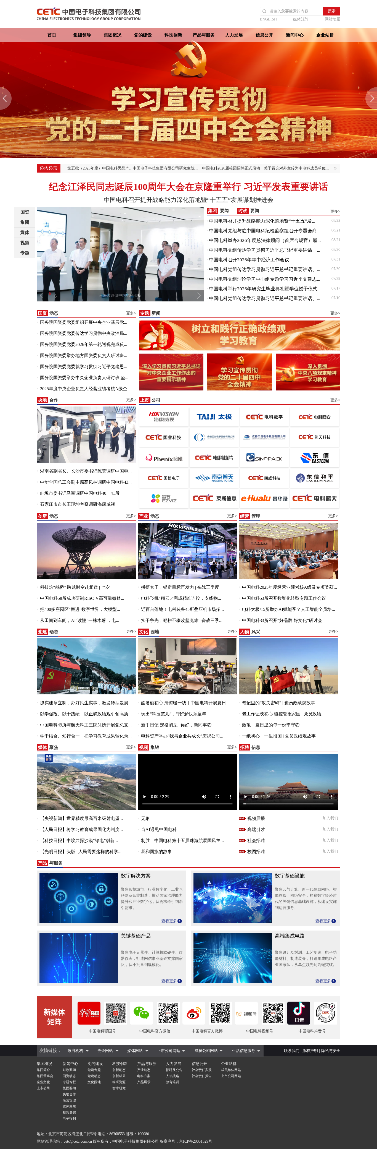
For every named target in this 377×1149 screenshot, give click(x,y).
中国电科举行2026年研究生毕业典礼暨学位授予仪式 (263, 288)
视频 (24, 242)
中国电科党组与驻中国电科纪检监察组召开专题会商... (264, 230)
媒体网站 (135, 1051)
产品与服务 (204, 35)
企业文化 (43, 1082)
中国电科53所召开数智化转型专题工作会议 (284, 598)
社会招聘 (256, 840)
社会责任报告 (202, 1076)
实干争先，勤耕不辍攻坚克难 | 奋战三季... (181, 620)
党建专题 (94, 1070)
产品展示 (143, 1082)
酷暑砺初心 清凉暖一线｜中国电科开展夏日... (185, 702)
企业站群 (325, 35)
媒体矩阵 (301, 19)
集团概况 (112, 35)
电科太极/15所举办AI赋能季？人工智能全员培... (288, 609)
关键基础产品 (136, 936)
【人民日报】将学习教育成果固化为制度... (81, 829)
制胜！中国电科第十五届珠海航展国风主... (182, 840)
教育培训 (172, 1082)
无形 (145, 818)
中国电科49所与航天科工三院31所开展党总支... (86, 725)
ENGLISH (268, 19)
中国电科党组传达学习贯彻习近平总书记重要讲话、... (264, 250)
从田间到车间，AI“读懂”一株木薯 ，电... (79, 620)
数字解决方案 (136, 876)
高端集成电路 (290, 936)
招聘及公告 (174, 1070)
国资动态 (69, 1076)
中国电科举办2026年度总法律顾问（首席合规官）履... (265, 240)
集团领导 (82, 35)
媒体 (24, 232)
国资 (24, 212)
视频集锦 (69, 1112)
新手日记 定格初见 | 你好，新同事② (176, 725)
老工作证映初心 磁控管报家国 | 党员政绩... (283, 714)
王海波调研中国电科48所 (120, 295)
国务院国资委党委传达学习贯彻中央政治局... (83, 333)
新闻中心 (295, 35)
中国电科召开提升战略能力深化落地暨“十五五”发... (262, 221)
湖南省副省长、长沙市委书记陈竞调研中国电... (86, 471)
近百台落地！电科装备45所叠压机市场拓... (182, 609)
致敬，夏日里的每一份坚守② (270, 725)
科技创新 (173, 35)
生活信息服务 (243, 1051)
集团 (24, 222)
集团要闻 (69, 1088)
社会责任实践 (202, 1070)
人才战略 (172, 1076)
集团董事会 (45, 1076)
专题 (24, 253)
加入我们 (330, 818)
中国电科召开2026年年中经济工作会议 (249, 259)
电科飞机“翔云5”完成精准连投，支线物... (181, 598)
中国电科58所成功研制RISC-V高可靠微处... (82, 598)
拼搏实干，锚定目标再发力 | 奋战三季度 (180, 587)
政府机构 (75, 1051)
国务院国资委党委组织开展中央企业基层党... (83, 322)
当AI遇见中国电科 (159, 829)
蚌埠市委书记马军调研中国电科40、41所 (80, 493)
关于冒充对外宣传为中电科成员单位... (296, 168)
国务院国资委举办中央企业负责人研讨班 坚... (84, 377)
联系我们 (291, 1051)
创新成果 (119, 1076)
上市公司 (43, 1088)
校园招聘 (256, 851)
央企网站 (105, 1051)
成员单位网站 (231, 1070)
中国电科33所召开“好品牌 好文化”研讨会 (282, 620)
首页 (51, 35)
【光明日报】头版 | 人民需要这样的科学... (80, 851)
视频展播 (256, 818)
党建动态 (94, 1076)
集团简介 (43, 1070)
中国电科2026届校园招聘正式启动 (231, 168)
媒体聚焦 (69, 1106)
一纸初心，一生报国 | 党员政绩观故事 (279, 736)
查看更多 (169, 921)
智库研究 (119, 1088)
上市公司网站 (168, 1051)
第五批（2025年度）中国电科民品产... (99, 168)
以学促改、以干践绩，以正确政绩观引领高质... (86, 714)
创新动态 (119, 1070)
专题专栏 (69, 1082)
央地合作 (69, 1094)
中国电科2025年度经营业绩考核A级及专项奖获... (289, 587)
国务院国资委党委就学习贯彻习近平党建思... (83, 366)
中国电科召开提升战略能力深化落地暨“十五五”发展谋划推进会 (188, 199)
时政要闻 (69, 1070)
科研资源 (119, 1082)
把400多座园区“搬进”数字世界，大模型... (80, 609)
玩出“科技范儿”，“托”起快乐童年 (173, 714)
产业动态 (143, 1070)
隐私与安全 (330, 1051)
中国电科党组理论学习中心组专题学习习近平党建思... (264, 279)
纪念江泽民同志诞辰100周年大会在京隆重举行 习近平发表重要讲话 (188, 187)
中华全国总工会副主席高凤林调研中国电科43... (86, 482)
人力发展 (234, 35)
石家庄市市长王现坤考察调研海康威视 (77, 504)
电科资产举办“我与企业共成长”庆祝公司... (182, 736)
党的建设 (143, 35)
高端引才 (256, 829)
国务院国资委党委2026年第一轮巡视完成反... (83, 344)
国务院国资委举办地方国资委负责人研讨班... (83, 355)
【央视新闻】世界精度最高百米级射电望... (81, 818)
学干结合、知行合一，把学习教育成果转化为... (86, 736)
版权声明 (310, 1051)
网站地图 (332, 19)
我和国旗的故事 (156, 851)
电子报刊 (69, 1119)
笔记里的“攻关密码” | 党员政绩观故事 (278, 702)
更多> (335, 211)
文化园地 (94, 1082)
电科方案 (143, 1076)
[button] (6, 98)
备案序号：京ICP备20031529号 (186, 1141)
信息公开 (264, 35)
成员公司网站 (206, 1051)
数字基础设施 (290, 876)
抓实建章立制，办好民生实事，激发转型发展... (86, 702)
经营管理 (69, 1100)
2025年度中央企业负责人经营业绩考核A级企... (85, 388)
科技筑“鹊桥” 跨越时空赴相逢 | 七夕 (75, 587)
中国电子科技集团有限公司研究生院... (165, 168)
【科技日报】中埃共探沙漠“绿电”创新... (79, 840)
